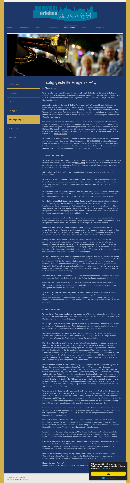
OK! (108, 473)
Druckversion (14, 477)
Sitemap (22, 477)
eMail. (48, 302)
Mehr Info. (108, 468)
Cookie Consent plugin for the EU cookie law (108, 478)
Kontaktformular (52, 141)
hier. (113, 196)
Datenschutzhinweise (22, 479)
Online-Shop (80, 163)
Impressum (10, 479)
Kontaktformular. (60, 134)
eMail (77, 213)
